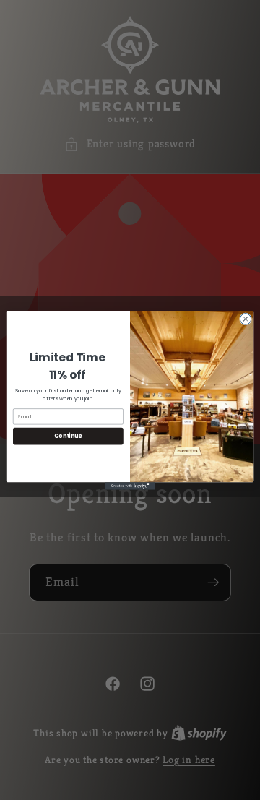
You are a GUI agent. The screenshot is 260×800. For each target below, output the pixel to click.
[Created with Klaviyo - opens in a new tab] (130, 486)
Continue (68, 435)
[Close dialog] (245, 318)
